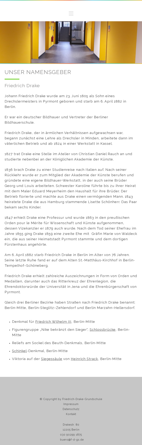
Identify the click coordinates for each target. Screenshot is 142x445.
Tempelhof (14, 265)
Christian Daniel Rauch (99, 154)
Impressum (71, 404)
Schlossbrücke (103, 329)
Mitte (21, 308)
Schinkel (19, 351)
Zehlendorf (66, 308)
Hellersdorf (124, 308)
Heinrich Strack (84, 359)
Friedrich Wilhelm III (53, 321)
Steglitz (47, 308)
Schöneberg (37, 265)
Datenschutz (71, 409)
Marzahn (104, 308)
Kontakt (71, 414)
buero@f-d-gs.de (72, 439)
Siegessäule (51, 359)
